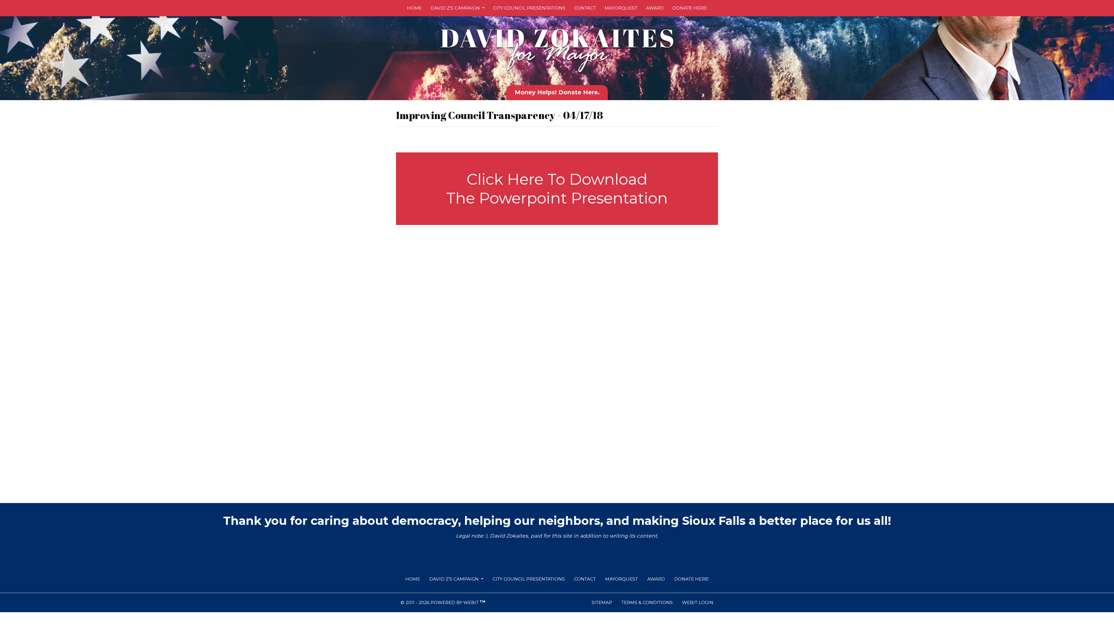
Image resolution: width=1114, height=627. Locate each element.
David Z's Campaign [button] (456, 8)
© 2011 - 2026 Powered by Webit (443, 602)
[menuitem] (414, 8)
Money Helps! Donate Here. (557, 92)
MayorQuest (621, 8)
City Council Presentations (529, 8)
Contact (585, 8)
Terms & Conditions (647, 602)
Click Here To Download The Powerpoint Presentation (557, 188)
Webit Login (697, 602)
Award (655, 8)
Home (414, 8)
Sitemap (602, 602)
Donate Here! (689, 8)
